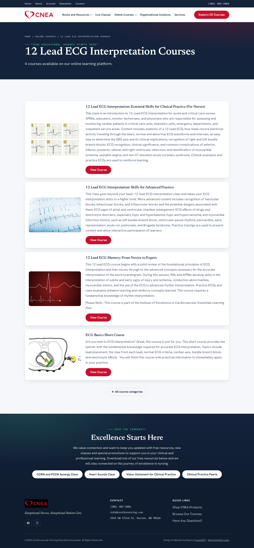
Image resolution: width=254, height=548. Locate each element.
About (38, 3)
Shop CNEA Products (187, 507)
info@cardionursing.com (126, 512)
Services (179, 15)
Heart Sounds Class (102, 474)
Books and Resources (75, 15)
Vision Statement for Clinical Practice (151, 474)
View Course (98, 170)
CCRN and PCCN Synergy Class (57, 474)
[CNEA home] (39, 15)
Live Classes (103, 15)
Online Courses (124, 15)
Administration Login (218, 540)
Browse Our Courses (187, 514)
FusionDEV (200, 540)
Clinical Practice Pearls (202, 474)
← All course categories (127, 392)
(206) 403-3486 (218, 3)
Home (28, 3)
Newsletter (65, 3)
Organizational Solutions (155, 15)
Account (50, 3)
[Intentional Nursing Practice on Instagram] (37, 523)
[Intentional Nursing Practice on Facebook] (28, 523)
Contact (80, 3)
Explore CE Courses (212, 15)
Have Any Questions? (187, 521)
